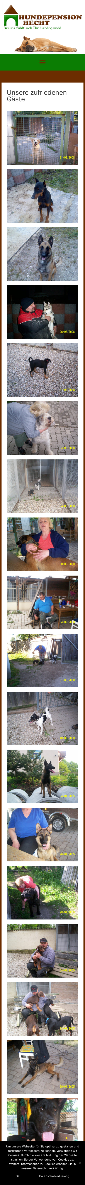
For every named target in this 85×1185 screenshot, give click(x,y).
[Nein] (79, 1163)
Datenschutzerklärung (54, 1176)
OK (18, 1176)
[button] (43, 62)
